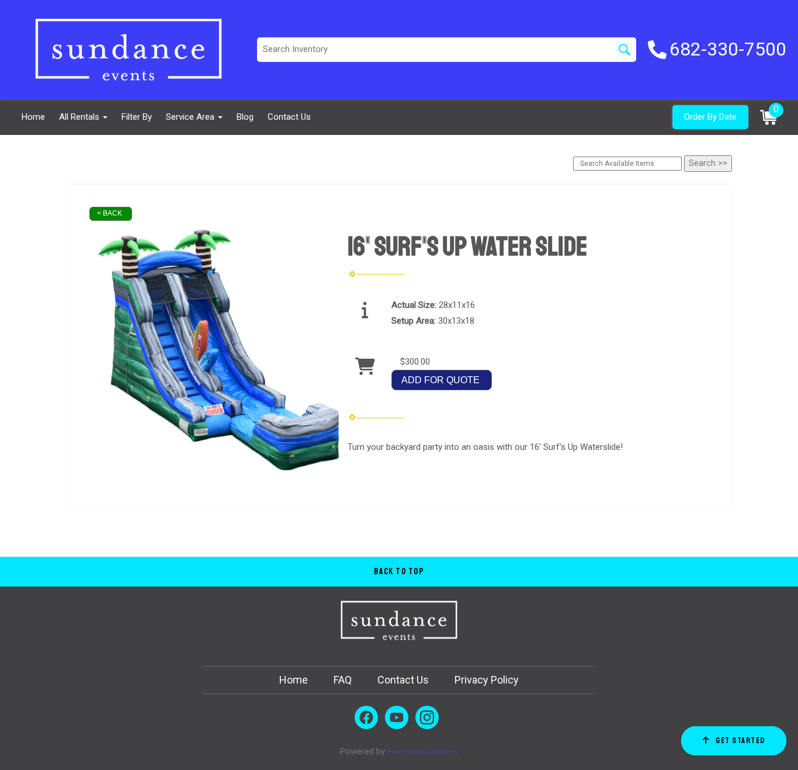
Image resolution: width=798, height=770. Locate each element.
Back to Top (399, 571)
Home (33, 117)
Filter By (137, 117)
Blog (245, 117)
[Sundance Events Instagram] (427, 717)
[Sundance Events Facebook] (366, 717)
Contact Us (289, 117)
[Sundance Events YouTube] (396, 717)
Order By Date (710, 117)
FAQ (343, 680)
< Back (109, 213)
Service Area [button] (191, 117)
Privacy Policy (486, 680)
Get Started (740, 740)
